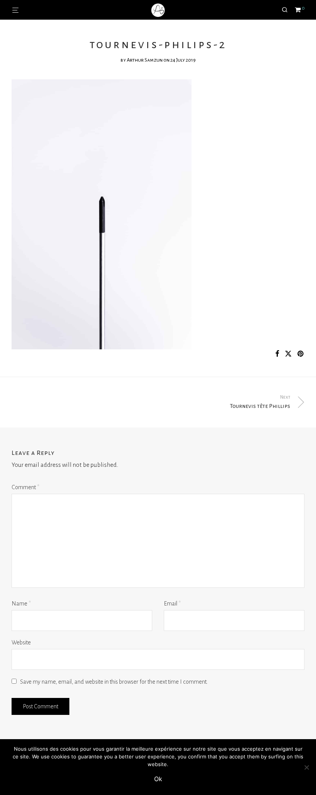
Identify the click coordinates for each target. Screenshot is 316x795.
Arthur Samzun (145, 60)
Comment (25, 487)
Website (21, 642)
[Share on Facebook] (277, 354)
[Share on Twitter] (288, 354)
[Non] (306, 767)
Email (172, 603)
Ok (158, 779)
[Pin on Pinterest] (301, 354)
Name (21, 603)
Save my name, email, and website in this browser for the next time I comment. (114, 682)
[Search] (287, 10)
